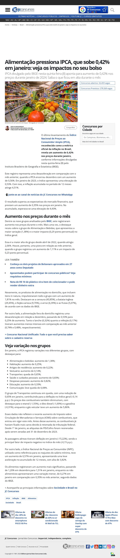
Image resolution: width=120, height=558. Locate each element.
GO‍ (43, 20)
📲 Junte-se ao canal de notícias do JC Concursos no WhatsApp (39, 194)
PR (72, 20)
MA (47, 20)
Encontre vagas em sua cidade (92, 133)
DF (35, 20)
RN (86, 20)
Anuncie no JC (33, 547)
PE (76, 20)
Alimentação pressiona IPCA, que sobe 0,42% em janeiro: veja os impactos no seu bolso (56, 25)
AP (19, 20)
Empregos (64, 16)
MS (56, 20)
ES (39, 20)
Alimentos (32, 498)
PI (79, 20)
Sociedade (10, 502)
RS (90, 20)
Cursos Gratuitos (93, 16)
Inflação (15, 498)
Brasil (18, 502)
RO (94, 20)
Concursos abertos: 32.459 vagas (95, 83)
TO (113, 20)
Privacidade (44, 547)
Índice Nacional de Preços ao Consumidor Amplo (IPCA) (58, 138)
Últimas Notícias (26, 16)
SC (102, 20)
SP (106, 20)
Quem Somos (10, 547)
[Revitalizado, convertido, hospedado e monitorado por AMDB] (113, 554)
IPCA (8, 498)
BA (28, 20)
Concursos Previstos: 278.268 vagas (96, 88)
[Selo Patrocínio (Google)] (93, 9)
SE (109, 20)
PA (64, 20)
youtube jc (76, 16)
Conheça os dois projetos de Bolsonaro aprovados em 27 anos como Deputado (41, 266)
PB (68, 20)
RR (98, 20)
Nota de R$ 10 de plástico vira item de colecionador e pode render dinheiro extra (42, 283)
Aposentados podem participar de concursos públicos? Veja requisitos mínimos (42, 274)
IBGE (49, 221)
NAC (7, 20)
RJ (83, 20)
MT (51, 20)
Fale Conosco (22, 547)
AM (23, 20)
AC (12, 20)
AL (16, 20)
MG (60, 20)
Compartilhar (70, 128)
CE (31, 20)
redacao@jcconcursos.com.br (22, 128)
